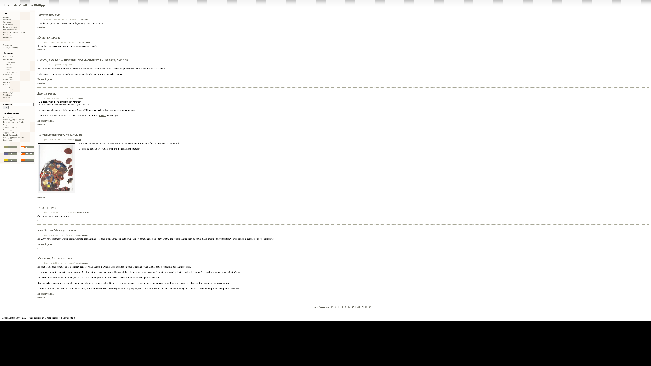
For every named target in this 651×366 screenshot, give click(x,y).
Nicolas (9, 64)
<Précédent (323, 307)
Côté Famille (8, 59)
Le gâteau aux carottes (12, 124)
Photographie (8, 37)
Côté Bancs (7, 95)
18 (366, 307)
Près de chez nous (10, 29)
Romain (9, 67)
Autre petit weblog (10, 47)
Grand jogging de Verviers (13, 137)
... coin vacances (11, 72)
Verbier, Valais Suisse (54, 258)
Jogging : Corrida (10, 127)
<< (315, 307)
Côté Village (8, 92)
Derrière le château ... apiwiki (14, 32)
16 (357, 307)
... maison (8, 77)
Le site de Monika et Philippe (25, 5)
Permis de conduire (10, 135)
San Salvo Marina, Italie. (57, 230)
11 (336, 307)
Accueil (6, 17)
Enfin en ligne (48, 37)
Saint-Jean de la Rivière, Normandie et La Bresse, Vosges (82, 59)
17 (361, 307)
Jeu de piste (46, 93)
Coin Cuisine (8, 79)
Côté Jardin (7, 74)
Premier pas (46, 207)
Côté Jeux (7, 84)
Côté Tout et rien (9, 56)
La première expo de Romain (59, 134)
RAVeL (102, 115)
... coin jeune (10, 61)
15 (353, 307)
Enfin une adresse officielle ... (14, 122)
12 (340, 307)
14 (349, 307)
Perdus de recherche (11, 27)
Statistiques (7, 22)
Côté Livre (7, 82)
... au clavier (9, 89)
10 (332, 307)
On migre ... (8, 117)
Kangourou (7, 140)
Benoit (8, 69)
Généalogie (7, 45)
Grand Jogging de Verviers (13, 119)
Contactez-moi (9, 19)
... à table (8, 87)
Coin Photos (8, 97)
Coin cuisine (8, 24)
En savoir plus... (45, 79)
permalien (41, 27)
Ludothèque (8, 34)
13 (344, 307)
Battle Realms (49, 14)
